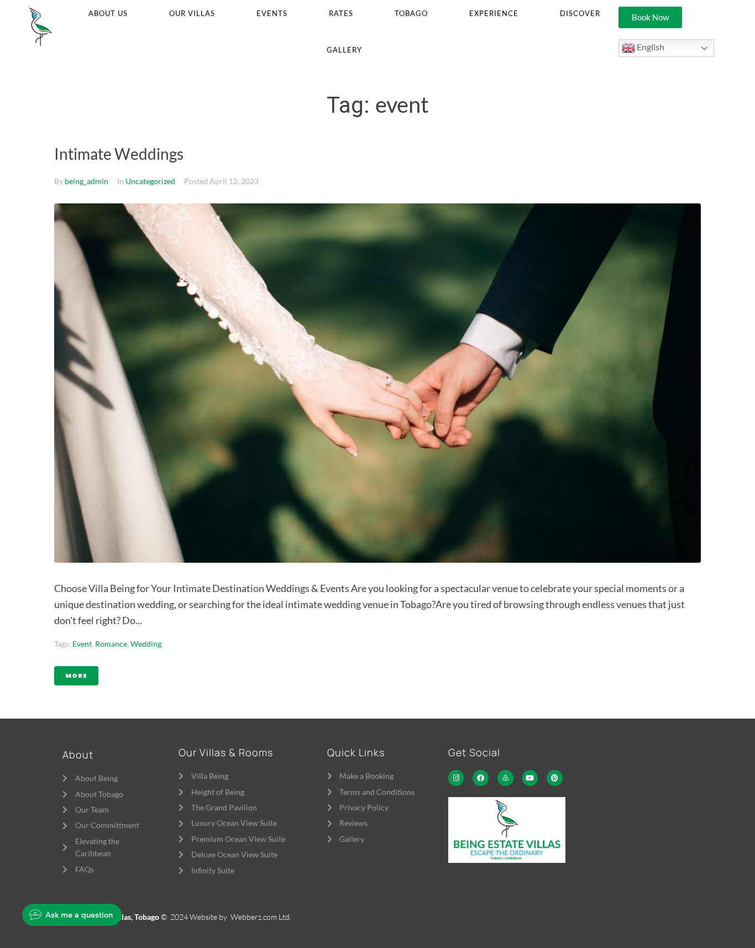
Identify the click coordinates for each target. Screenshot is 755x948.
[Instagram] (456, 778)
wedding (145, 643)
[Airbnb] (505, 778)
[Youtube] (530, 778)
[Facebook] (481, 778)
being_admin (86, 181)
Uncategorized (150, 181)
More (76, 675)
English (649, 46)
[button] (108, 14)
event (82, 643)
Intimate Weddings (118, 153)
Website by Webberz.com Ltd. (240, 916)
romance (111, 643)
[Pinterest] (555, 778)
